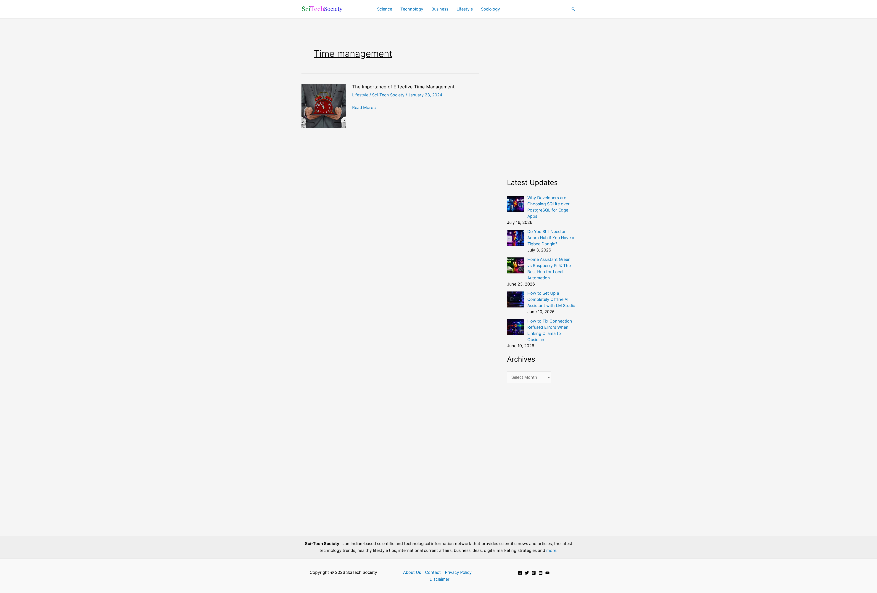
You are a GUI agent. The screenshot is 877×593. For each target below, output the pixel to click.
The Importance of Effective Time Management (403, 87)
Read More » (364, 108)
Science (384, 9)
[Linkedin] (541, 573)
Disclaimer (439, 579)
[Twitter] (527, 573)
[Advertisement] (541, 103)
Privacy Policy (458, 572)
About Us (412, 572)
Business (439, 9)
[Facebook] (520, 573)
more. (551, 550)
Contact (433, 572)
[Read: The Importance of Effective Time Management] (323, 105)
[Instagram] (534, 573)
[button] (573, 9)
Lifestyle (465, 9)
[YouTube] (547, 573)
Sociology (490, 9)
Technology (411, 9)
